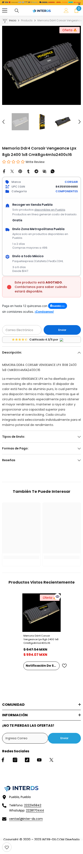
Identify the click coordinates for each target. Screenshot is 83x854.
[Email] (44, 171)
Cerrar (79, 4)
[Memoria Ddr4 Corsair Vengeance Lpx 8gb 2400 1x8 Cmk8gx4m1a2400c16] (41, 612)
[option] (41, 65)
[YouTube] (39, 759)
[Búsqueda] (16, 10)
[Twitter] (12, 171)
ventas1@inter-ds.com (26, 819)
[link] (6, 847)
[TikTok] (27, 759)
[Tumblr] (28, 171)
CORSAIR (71, 182)
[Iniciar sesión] (66, 10)
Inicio (12, 20)
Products (27, 20)
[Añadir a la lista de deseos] (64, 666)
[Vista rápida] (57, 596)
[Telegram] (36, 171)
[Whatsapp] (52, 171)
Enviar (62, 330)
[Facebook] (4, 171)
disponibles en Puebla (49, 210)
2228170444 (35, 810)
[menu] (4, 10)
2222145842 (32, 805)
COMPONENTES (67, 191)
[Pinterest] (20, 171)
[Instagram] (15, 759)
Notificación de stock (43, 665)
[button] (3, 122)
